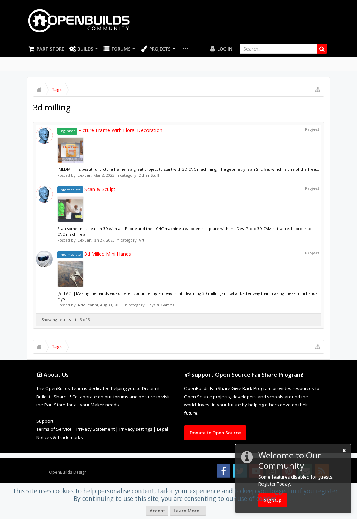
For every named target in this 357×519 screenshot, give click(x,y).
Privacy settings (135, 429)
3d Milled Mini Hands (95, 254)
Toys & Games (160, 304)
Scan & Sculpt (87, 189)
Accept (157, 510)
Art (141, 240)
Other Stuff (148, 175)
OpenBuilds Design (68, 472)
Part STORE (50, 49)
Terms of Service (54, 429)
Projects (160, 49)
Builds (85, 49)
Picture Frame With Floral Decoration (111, 130)
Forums (121, 49)
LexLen (84, 175)
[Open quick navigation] (317, 89)
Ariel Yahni (88, 304)
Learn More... (188, 510)
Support (44, 421)
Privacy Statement (95, 429)
